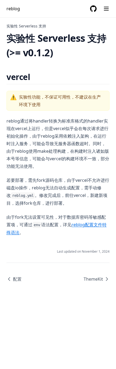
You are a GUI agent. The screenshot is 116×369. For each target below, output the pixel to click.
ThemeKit (93, 279)
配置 (17, 279)
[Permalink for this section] (34, 76)
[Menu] (106, 8)
